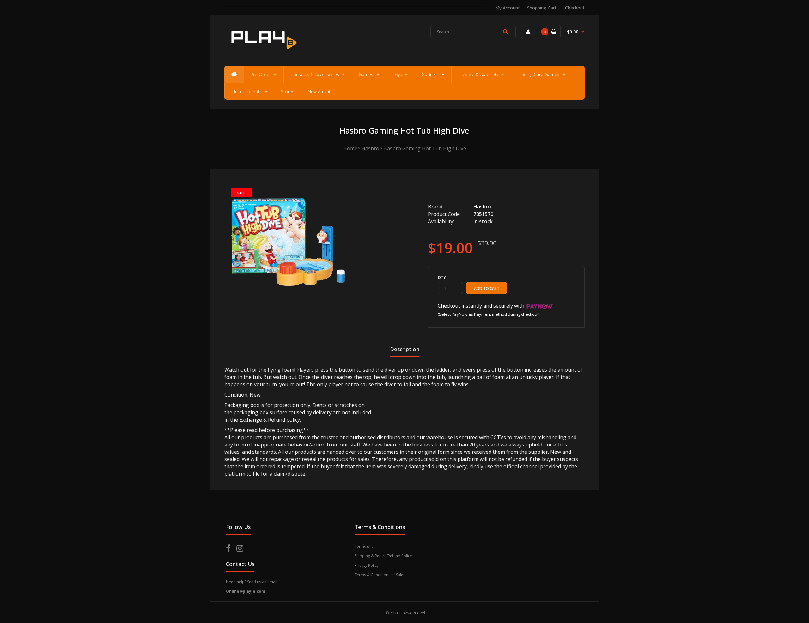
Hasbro (370, 148)
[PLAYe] (262, 52)
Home (350, 148)
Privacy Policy (367, 565)
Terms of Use (367, 546)
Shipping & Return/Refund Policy (383, 556)
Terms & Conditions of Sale (379, 575)
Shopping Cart (542, 8)
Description (404, 349)
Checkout (575, 8)
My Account (507, 8)
